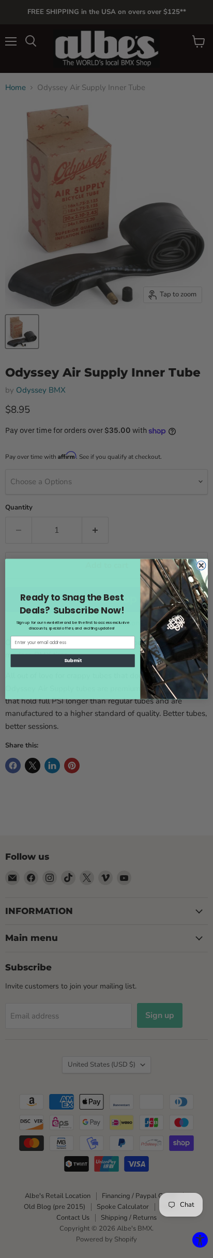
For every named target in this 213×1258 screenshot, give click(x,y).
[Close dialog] (201, 565)
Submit (73, 660)
